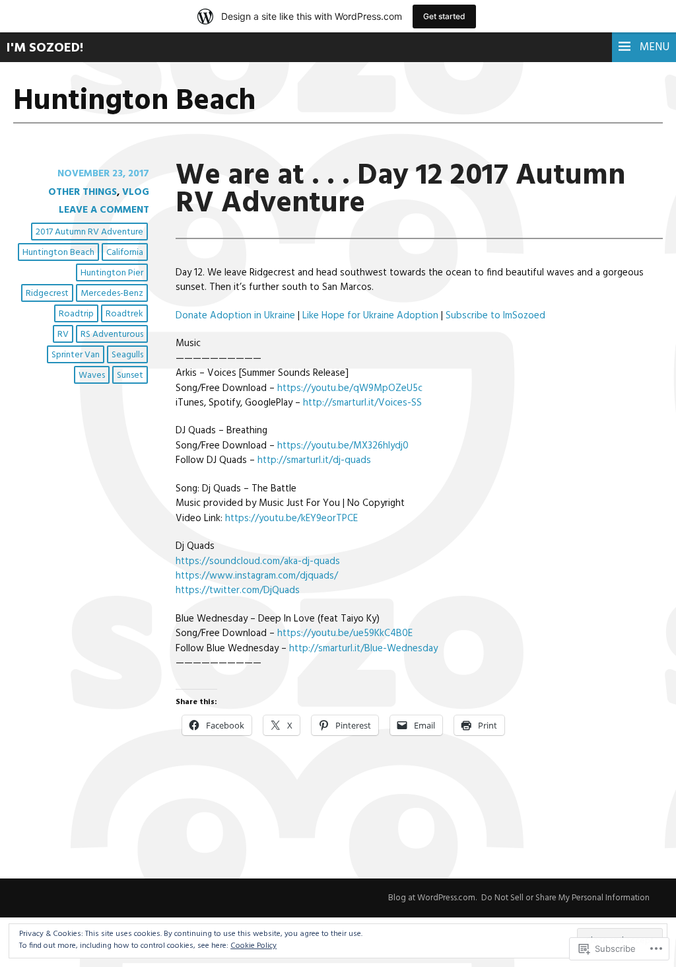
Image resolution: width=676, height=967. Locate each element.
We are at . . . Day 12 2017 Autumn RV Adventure (400, 190)
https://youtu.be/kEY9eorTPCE (291, 518)
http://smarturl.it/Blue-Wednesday (363, 649)
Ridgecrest (47, 293)
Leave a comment (104, 210)
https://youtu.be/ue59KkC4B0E (345, 633)
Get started (444, 16)
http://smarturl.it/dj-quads (314, 460)
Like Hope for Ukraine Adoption (370, 316)
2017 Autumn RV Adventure (89, 232)
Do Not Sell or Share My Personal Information (565, 898)
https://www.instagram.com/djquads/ (257, 576)
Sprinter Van (75, 355)
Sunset (130, 375)
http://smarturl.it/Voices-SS (362, 403)
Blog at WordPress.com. (432, 898)
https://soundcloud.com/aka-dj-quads (258, 561)
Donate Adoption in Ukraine (235, 316)
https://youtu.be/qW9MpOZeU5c (349, 388)
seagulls (127, 355)
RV (63, 334)
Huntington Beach (58, 252)
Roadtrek (124, 314)
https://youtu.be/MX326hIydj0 (343, 446)
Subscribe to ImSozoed (495, 316)
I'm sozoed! (45, 48)
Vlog (135, 192)
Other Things (82, 192)
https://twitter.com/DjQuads (238, 590)
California (124, 252)
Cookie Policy (253, 945)
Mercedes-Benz (112, 293)
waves (92, 375)
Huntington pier (112, 273)
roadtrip (76, 314)
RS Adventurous (112, 334)
